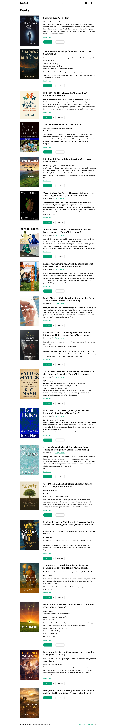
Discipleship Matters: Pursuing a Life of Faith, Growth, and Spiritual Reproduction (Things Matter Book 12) (68, 691)
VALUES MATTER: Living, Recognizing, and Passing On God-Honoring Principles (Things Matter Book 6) (68, 372)
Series (58, 3)
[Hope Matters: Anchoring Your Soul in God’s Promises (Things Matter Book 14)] (29, 617)
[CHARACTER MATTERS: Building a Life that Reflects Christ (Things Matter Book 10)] (29, 496)
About (50, 3)
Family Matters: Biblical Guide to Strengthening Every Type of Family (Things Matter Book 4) (68, 299)
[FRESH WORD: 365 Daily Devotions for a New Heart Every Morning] (29, 172)
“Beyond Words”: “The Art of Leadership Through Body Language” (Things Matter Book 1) (67, 231)
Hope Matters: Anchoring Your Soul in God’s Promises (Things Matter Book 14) (68, 606)
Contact (73, 3)
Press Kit (82, 3)
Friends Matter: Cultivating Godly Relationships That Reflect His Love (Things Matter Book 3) (68, 265)
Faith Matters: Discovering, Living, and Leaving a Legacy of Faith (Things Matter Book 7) (66, 412)
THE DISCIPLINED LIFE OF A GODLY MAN (62, 124)
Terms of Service (82, 724)
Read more (47, 37)
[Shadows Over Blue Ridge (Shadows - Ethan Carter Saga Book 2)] (29, 64)
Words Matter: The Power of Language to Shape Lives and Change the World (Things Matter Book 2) (68, 194)
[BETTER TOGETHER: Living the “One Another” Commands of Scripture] (29, 105)
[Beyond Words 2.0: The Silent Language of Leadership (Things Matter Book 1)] (29, 665)
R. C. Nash (24, 3)
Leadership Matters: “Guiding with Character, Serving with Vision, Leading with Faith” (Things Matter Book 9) (68, 525)
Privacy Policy (90, 724)
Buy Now (48, 42)
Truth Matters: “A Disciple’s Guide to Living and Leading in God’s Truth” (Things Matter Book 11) (65, 566)
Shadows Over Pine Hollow (56, 17)
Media (77, 3)
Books (54, 3)
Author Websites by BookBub (44, 724)
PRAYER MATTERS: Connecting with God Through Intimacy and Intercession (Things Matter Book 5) (67, 333)
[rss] (95, 724)
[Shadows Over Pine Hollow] (29, 31)
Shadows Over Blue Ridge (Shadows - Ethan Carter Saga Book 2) (67, 52)
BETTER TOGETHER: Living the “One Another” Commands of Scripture (65, 94)
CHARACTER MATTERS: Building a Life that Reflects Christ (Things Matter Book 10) (67, 485)
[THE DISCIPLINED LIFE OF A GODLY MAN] (29, 137)
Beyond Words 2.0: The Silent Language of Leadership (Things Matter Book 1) (68, 653)
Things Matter (60, 198)
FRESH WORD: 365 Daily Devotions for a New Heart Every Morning (67, 160)
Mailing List (66, 3)
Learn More (60, 42)
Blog (62, 3)
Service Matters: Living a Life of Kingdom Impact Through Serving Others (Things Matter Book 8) (66, 448)
